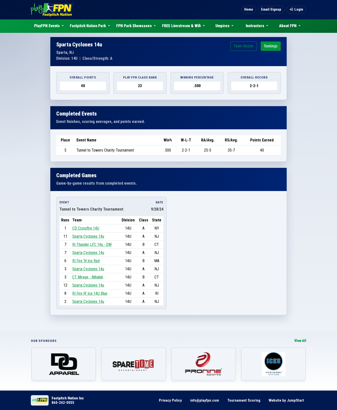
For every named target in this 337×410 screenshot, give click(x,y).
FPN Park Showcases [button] (134, 25)
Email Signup (271, 9)
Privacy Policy (170, 400)
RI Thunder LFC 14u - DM (92, 244)
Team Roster (244, 46)
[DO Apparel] (63, 364)
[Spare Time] (133, 364)
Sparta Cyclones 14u (88, 236)
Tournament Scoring (243, 400)
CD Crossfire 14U (85, 228)
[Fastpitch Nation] (52, 9)
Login (298, 9)
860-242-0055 (63, 402)
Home (248, 9)
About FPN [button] (288, 25)
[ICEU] (273, 364)
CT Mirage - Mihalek (87, 277)
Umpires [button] (222, 25)
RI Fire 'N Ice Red (86, 260)
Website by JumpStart (286, 400)
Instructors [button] (255, 25)
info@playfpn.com (204, 400)
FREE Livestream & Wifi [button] (182, 25)
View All (300, 341)
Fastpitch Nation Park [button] (88, 25)
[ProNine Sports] (203, 364)
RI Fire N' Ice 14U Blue (89, 293)
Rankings (271, 46)
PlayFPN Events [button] (47, 25)
